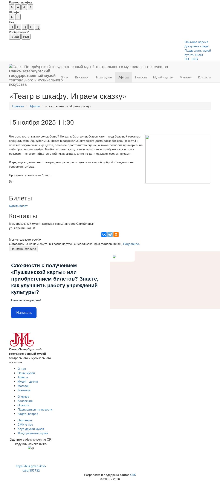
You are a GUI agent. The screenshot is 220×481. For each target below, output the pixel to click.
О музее (23, 396)
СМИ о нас (25, 424)
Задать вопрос (28, 413)
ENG (194, 59)
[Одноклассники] (116, 234)
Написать (24, 313)
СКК (133, 474)
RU (187, 59)
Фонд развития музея (33, 433)
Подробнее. (131, 243)
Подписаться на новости (35, 409)
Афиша (123, 77)
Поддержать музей (198, 50)
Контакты (204, 77)
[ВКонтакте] (104, 234)
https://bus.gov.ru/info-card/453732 (31, 468)
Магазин (186, 77)
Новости (141, 77)
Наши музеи (103, 77)
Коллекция (25, 401)
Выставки (81, 77)
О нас (65, 77)
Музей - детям (163, 77)
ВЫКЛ (15, 37)
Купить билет (194, 54)
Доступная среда (197, 46)
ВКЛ (26, 37)
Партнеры (25, 420)
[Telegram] (110, 234)
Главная (18, 106)
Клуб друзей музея (31, 428)
